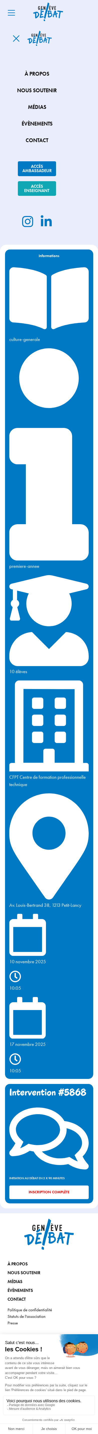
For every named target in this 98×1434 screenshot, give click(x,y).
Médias (15, 1281)
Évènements (20, 1290)
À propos (18, 1263)
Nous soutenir (24, 1272)
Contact (17, 1299)
